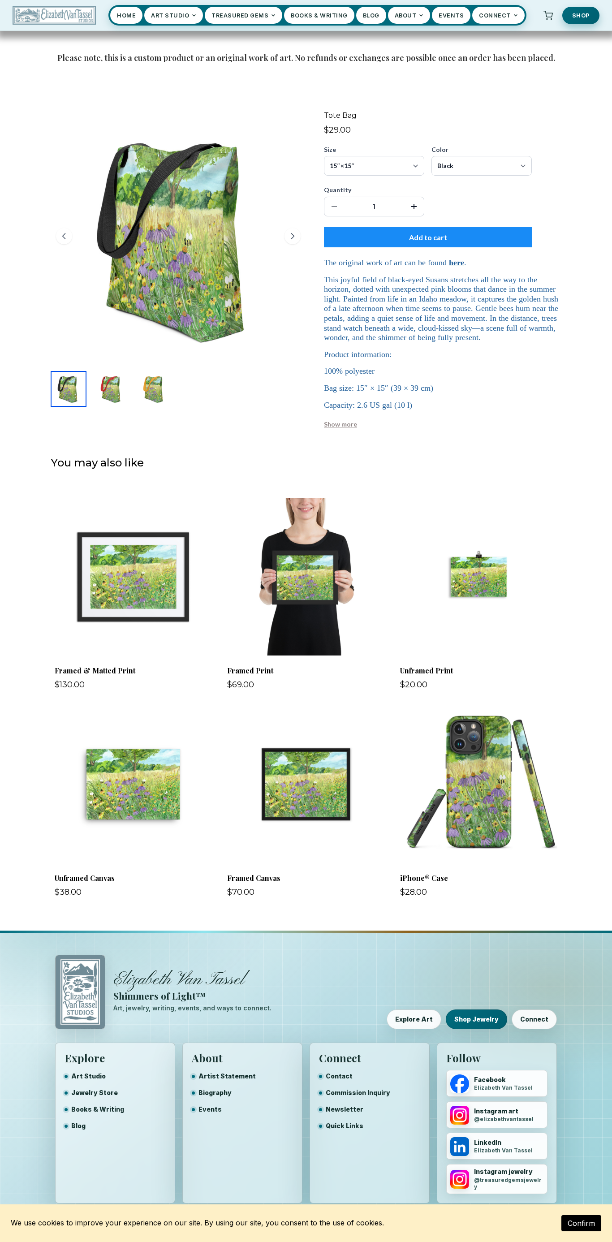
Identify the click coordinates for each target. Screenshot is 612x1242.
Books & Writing (97, 1109)
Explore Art (414, 1019)
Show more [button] (340, 424)
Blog (78, 1126)
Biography (215, 1092)
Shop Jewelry (476, 1019)
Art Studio (88, 1076)
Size (330, 149)
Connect (534, 1019)
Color (439, 149)
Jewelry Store (94, 1092)
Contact (339, 1076)
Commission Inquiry (358, 1092)
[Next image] (292, 236)
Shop (581, 15)
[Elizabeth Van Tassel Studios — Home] (54, 15)
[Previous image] (64, 236)
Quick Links (344, 1126)
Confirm (581, 1223)
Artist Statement (227, 1076)
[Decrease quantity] (334, 206)
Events (210, 1109)
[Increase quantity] (414, 206)
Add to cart (428, 237)
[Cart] (548, 15)
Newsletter (344, 1109)
